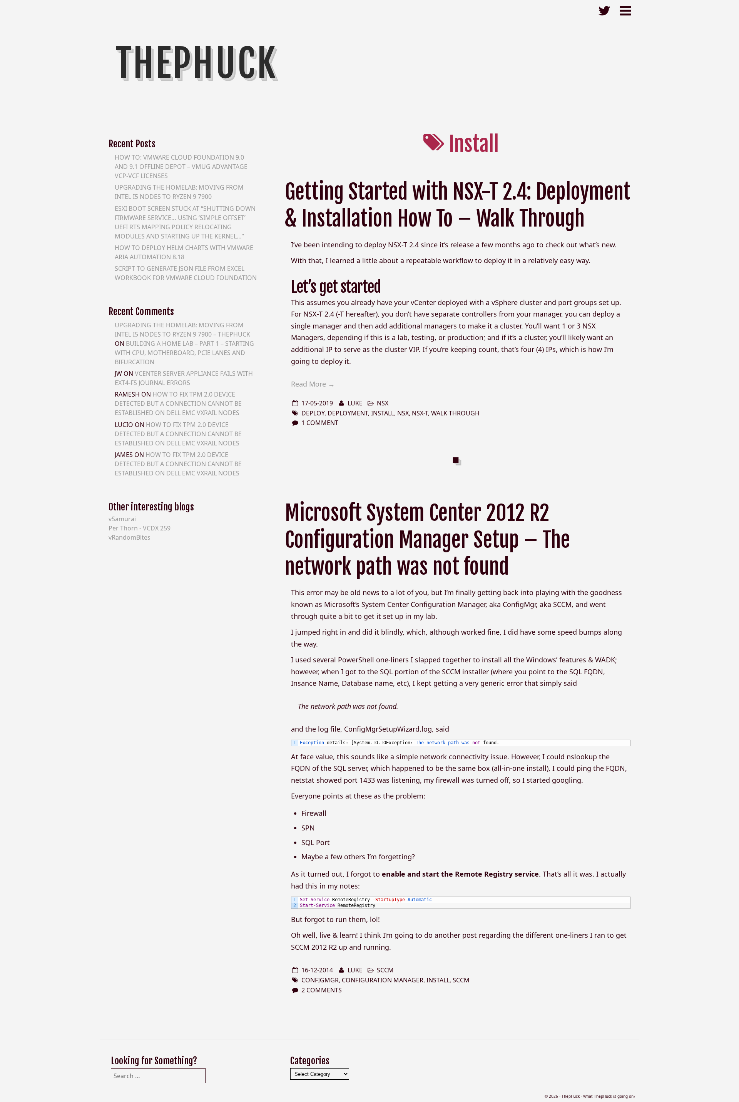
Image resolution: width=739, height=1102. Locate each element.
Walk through (455, 413)
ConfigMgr (320, 980)
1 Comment (319, 422)
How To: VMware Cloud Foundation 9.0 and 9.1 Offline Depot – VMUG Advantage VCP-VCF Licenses (181, 166)
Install (382, 413)
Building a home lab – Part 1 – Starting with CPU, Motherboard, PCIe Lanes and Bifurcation (184, 352)
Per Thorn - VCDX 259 (140, 528)
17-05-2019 (317, 403)
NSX (382, 403)
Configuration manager (382, 980)
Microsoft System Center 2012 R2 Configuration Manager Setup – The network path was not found (427, 540)
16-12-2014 (317, 970)
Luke (355, 403)
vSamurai (122, 519)
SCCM (385, 970)
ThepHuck (196, 63)
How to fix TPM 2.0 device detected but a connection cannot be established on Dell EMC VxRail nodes (178, 403)
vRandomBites (129, 537)
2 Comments (321, 990)
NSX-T (420, 413)
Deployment (348, 413)
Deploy (312, 413)
